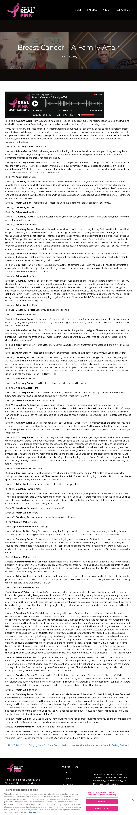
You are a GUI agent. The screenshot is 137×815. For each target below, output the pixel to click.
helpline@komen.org (109, 784)
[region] (68, 800)
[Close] (133, 800)
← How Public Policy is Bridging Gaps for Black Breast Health (36, 745)
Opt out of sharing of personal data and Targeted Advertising (102, 794)
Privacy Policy (33, 812)
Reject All (102, 802)
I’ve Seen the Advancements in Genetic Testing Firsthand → (101, 745)
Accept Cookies (102, 809)
